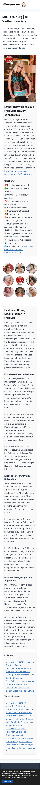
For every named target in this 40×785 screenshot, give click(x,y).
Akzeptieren (7, 781)
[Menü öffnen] (37, 4)
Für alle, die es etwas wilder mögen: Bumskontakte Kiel (18, 249)
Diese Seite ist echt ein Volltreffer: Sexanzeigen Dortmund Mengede (16, 731)
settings (23, 777)
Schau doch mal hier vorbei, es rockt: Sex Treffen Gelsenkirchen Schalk (20, 748)
